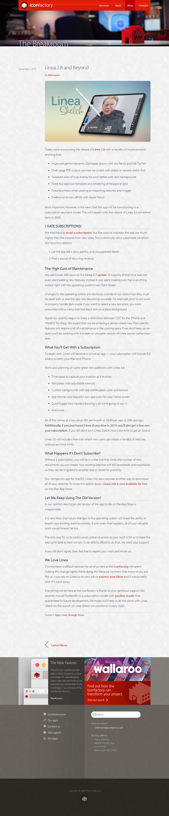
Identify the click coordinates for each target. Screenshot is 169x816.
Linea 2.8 (99, 149)
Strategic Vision (76, 615)
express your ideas (111, 576)
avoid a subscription (79, 233)
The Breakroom (43, 42)
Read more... (57, 698)
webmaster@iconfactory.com (108, 727)
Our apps (53, 720)
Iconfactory (121, 566)
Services (104, 5)
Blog (130, 5)
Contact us (54, 726)
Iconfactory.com (57, 714)
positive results (125, 596)
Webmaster (54, 75)
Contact (143, 5)
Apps (118, 5)
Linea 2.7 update (96, 275)
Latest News (59, 645)
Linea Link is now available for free (125, 484)
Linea (64, 615)
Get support (54, 732)
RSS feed (52, 738)
